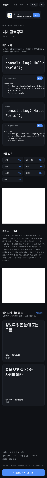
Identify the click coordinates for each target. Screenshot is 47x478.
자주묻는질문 (24, 456)
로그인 (34, 5)
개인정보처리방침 (9, 459)
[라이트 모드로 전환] (42, 4)
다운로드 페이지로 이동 (23, 473)
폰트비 (6, 4)
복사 (39, 78)
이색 (22, 5)
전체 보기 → (40, 313)
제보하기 (34, 456)
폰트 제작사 (6, 456)
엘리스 (9, 25)
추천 (15, 5)
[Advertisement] (23, 206)
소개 (15, 456)
